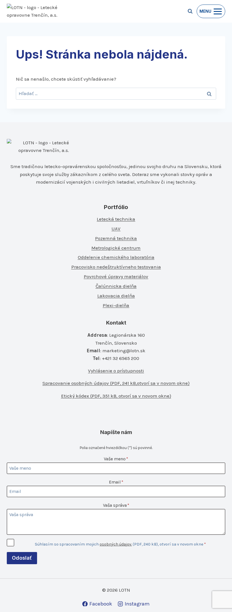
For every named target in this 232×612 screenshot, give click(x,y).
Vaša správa (116, 505)
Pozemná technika (116, 238)
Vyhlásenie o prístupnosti (116, 370)
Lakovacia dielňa (116, 296)
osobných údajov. (116, 544)
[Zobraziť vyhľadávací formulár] (190, 11)
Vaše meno (116, 458)
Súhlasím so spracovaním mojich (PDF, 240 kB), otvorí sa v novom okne (120, 544)
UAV (116, 228)
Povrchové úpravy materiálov (116, 276)
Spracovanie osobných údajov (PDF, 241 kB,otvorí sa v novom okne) (116, 383)
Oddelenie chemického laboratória (116, 257)
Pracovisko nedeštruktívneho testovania (116, 267)
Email (116, 482)
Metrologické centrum (116, 248)
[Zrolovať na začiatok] (218, 595)
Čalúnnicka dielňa (116, 286)
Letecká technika (116, 219)
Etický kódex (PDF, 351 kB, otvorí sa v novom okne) (116, 396)
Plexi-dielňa (116, 305)
